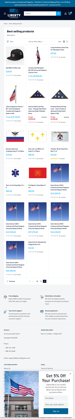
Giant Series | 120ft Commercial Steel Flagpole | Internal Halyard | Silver (15, 226)
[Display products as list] (67, 41)
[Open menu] (5, 13)
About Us (7, 368)
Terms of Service (47, 368)
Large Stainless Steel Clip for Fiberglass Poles (59, 49)
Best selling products (15, 23)
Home (5, 23)
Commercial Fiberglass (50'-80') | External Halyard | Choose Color (37, 70)
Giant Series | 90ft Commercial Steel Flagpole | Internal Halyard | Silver (15, 265)
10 (37, 281)
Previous (12, 281)
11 (40, 281)
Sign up (56, 411)
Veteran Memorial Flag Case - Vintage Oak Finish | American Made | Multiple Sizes (37, 110)
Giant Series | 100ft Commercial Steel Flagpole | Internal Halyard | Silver (60, 226)
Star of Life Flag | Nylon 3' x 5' (15, 186)
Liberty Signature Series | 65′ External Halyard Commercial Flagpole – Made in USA (14, 110)
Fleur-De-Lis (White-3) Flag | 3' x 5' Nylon (36, 150)
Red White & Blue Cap (13, 68)
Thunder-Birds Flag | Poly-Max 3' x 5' (59, 150)
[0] (69, 13)
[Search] (58, 13)
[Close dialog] (70, 373)
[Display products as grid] (64, 41)
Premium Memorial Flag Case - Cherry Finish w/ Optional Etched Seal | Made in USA (58, 110)
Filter (11, 41)
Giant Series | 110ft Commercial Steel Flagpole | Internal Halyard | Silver (37, 226)
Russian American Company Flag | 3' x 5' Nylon (15, 150)
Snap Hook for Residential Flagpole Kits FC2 (37, 243)
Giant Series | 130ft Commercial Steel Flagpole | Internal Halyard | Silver (60, 187)
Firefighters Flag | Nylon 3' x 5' (37, 186)
